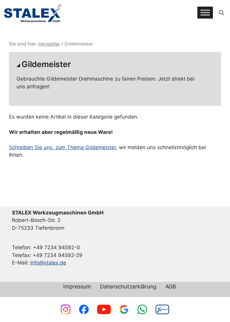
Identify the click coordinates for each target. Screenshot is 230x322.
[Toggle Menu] (205, 13)
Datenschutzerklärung (128, 287)
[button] (221, 12)
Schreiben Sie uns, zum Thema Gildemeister (62, 147)
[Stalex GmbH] (33, 12)
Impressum (77, 287)
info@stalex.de (48, 263)
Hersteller (49, 44)
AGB (170, 287)
